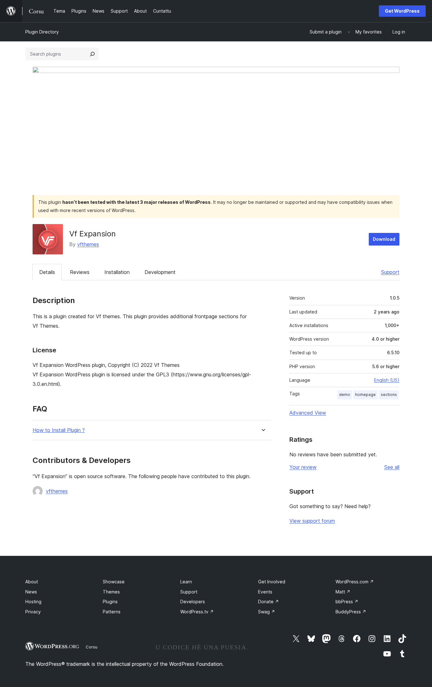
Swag (266, 611)
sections (389, 394)
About (31, 581)
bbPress (347, 601)
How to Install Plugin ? (59, 430)
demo (344, 394)
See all (391, 467)
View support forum (312, 521)
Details (47, 272)
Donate (268, 601)
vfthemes (88, 244)
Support (390, 272)
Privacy (33, 611)
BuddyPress (351, 611)
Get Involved (271, 581)
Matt (343, 591)
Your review (303, 467)
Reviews (79, 272)
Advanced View (307, 413)
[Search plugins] (92, 54)
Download (384, 239)
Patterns (111, 611)
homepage (365, 394)
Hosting (33, 601)
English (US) (386, 380)
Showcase (114, 581)
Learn (186, 581)
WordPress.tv (197, 611)
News (31, 591)
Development (160, 272)
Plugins (110, 601)
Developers (192, 601)
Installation (117, 272)
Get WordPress (402, 11)
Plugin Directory (42, 31)
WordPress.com (355, 581)
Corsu (91, 646)
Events (265, 591)
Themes (111, 591)
